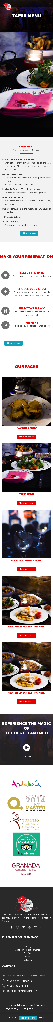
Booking (27, 946)
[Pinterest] (41, 927)
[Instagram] (17, 927)
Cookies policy (26, 1008)
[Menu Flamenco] (26, 401)
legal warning (12, 1008)
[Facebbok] (11, 927)
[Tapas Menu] (26, 468)
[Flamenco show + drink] (26, 534)
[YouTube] (29, 927)
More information (26, 437)
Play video (26, 757)
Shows (28, 957)
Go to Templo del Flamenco (27, 950)
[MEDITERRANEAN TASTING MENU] (26, 600)
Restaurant (27, 960)
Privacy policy (40, 1008)
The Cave (28, 953)
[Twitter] (35, 927)
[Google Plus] (23, 927)
